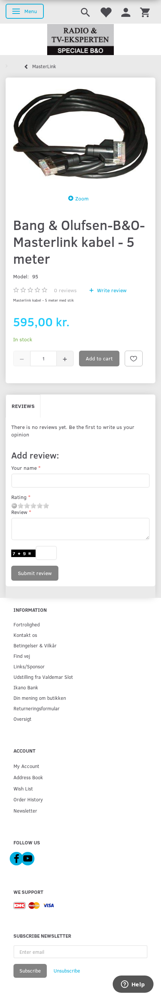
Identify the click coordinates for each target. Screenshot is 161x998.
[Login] (126, 12)
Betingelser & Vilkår (35, 645)
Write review (111, 290)
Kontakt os (25, 635)
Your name (24, 467)
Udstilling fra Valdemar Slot (43, 677)
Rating (19, 496)
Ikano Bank (25, 687)
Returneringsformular (36, 708)
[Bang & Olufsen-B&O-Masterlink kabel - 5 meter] (80, 133)
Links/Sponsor (29, 666)
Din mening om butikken (39, 698)
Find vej (21, 656)
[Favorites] (105, 12)
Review (19, 511)
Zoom (82, 198)
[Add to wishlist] (134, 358)
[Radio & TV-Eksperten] (80, 39)
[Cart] (144, 12)
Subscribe (30, 970)
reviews (65, 290)
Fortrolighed (26, 624)
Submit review (35, 573)
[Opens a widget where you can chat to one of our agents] (133, 985)
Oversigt (22, 719)
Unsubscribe (67, 970)
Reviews (23, 405)
